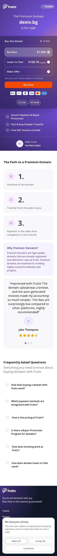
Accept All (40, 541)
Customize (28, 548)
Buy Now (28, 84)
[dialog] (28, 536)
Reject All (16, 541)
